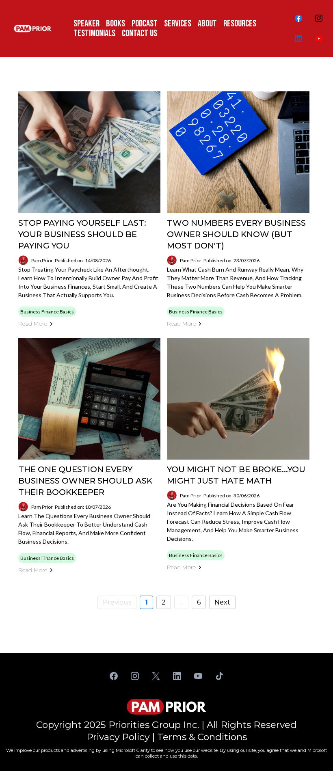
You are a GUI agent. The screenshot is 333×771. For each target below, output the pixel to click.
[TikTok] (219, 676)
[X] (155, 676)
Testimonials (94, 33)
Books (115, 23)
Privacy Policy (117, 737)
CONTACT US (139, 33)
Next (222, 602)
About (207, 23)
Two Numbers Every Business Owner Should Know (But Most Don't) (236, 234)
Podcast (145, 23)
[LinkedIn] (298, 38)
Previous (117, 602)
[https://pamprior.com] (32, 28)
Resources (239, 23)
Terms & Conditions (202, 737)
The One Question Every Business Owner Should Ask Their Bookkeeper (85, 480)
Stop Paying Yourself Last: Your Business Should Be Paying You (82, 234)
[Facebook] (298, 18)
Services (177, 23)
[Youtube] (319, 38)
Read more (32, 323)
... (181, 602)
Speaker (86, 23)
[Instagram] (319, 18)
